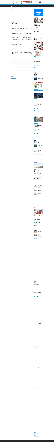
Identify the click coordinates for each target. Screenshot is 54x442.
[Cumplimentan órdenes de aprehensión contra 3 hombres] (35, 186)
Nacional (35, 214)
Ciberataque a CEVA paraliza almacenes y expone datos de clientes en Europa (40, 141)
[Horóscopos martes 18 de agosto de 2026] (35, 79)
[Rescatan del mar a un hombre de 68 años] (38, 165)
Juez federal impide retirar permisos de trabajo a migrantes (39, 409)
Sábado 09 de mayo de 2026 (37, 26)
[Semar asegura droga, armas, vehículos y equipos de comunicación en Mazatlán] (35, 194)
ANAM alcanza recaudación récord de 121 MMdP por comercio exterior (40, 150)
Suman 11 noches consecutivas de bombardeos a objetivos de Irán (40, 366)
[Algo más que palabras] (35, 73)
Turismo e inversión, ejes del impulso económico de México (40, 258)
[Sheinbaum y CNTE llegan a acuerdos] (38, 211)
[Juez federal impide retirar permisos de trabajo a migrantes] (35, 410)
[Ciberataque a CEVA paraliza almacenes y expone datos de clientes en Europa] (35, 142)
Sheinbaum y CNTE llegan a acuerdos (38, 216)
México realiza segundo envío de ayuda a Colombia (40, 231)
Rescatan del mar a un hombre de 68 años (37, 171)
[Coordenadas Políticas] (38, 53)
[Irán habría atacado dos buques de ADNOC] (35, 324)
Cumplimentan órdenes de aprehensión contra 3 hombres (40, 186)
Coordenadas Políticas (37, 57)
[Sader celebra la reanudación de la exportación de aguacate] (35, 235)
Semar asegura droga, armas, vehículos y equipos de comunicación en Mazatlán (40, 194)
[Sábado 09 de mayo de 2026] (38, 20)
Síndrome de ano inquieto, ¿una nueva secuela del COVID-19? (17, 53)
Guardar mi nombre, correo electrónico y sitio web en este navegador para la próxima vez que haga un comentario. (22, 76)
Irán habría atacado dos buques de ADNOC (40, 323)
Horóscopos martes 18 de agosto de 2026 (40, 78)
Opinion (12, 6)
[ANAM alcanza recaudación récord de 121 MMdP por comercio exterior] (35, 151)
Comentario (12, 58)
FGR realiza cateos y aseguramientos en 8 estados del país (40, 190)
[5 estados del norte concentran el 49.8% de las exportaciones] (38, 119)
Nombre (12, 66)
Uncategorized (35, 98)
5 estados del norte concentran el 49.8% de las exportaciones (38, 125)
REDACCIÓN (38, 27)
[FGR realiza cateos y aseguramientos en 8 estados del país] (35, 190)
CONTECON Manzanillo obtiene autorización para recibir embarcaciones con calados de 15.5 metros (40, 146)
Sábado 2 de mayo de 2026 (40, 38)
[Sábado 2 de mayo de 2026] (35, 39)
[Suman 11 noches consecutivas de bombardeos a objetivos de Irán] (35, 367)
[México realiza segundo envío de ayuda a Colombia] (35, 232)
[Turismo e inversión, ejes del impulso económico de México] (35, 258)
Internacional (13, 22)
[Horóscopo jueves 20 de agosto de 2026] (38, 95)
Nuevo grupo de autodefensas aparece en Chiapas (27, 53)
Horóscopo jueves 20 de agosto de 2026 (38, 100)
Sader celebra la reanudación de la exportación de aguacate (40, 235)
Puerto (38, 284)
